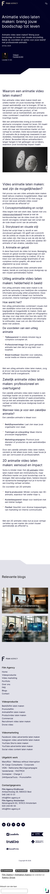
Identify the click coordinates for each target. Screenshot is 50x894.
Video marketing (9, 678)
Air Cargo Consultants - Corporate (18, 764)
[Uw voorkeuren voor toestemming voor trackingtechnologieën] (45, 889)
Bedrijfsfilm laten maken (13, 706)
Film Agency (7, 874)
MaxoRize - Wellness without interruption (21, 761)
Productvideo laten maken (14, 715)
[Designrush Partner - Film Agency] (37, 840)
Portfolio (6, 681)
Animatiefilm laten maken (13, 712)
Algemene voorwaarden (40, 870)
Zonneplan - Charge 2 (12, 774)
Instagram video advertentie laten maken (21, 740)
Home (4, 672)
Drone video (7, 724)
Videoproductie (9, 675)
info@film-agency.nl (11, 797)
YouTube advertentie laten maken (17, 746)
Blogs (4, 690)
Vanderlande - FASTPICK (13, 771)
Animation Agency (23, 874)
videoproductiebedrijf (12, 214)
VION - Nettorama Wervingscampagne (19, 768)
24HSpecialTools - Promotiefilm (16, 777)
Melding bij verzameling (14, 891)
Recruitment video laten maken (16, 721)
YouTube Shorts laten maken (15, 743)
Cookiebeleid (7, 870)
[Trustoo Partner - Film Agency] (13, 840)
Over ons (6, 684)
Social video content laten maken (17, 749)
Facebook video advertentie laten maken (21, 737)
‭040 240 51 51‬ (8, 794)
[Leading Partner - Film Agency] (13, 833)
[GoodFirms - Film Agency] (13, 848)
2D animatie (32, 470)
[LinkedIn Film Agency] (4, 824)
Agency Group (8, 877)
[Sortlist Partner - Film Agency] (37, 833)
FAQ (4, 687)
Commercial (7, 718)
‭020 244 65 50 (9, 806)
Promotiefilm (8, 709)
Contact (5, 693)
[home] (10, 3)
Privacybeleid (22, 870)
